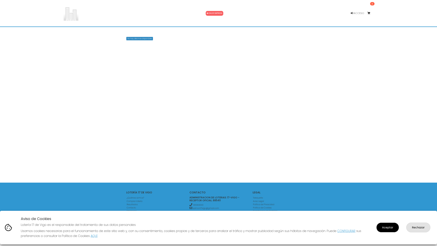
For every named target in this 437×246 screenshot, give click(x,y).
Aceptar (387, 227)
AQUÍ (94, 236)
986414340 (198, 204)
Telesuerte (258, 197)
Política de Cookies (262, 207)
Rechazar (418, 227)
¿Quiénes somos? (135, 197)
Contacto (131, 207)
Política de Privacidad (263, 204)
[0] (370, 13)
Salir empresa (215, 13)
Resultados (132, 204)
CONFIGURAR (346, 231)
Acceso (358, 13)
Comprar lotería (134, 201)
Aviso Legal (258, 201)
